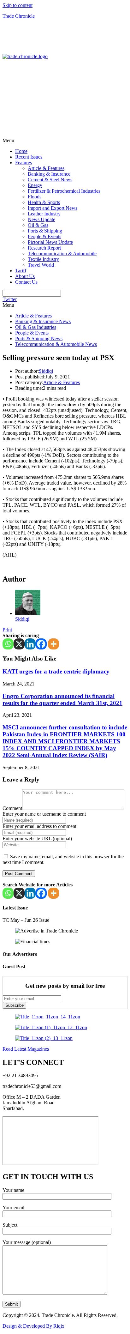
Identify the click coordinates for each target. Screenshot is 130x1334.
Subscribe (14, 1005)
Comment (12, 808)
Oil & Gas (38, 225)
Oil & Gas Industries (35, 327)
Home (21, 151)
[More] (53, 643)
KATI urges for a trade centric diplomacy (56, 671)
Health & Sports (44, 202)
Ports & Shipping (45, 230)
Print (7, 629)
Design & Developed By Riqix (33, 1326)
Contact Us (26, 282)
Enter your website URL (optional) (37, 838)
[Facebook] (41, 643)
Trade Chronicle (19, 16)
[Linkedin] (30, 643)
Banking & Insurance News (43, 321)
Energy (35, 185)
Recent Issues (28, 157)
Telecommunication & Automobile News (56, 344)
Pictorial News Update (50, 242)
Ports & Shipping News (38, 338)
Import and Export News (52, 208)
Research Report (44, 248)
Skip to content (17, 5)
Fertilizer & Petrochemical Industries (64, 191)
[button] (65, 140)
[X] (19, 643)
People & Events (44, 236)
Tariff (20, 270)
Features (23, 162)
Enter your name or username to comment (44, 814)
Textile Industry (43, 259)
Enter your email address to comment (39, 826)
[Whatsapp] (8, 643)
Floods (34, 196)
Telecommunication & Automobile (62, 253)
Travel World (41, 265)
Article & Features (46, 168)
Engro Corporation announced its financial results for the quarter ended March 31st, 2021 (62, 699)
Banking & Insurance (49, 174)
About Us (25, 276)
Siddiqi (46, 371)
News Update (41, 219)
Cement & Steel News (50, 179)
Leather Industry (44, 213)
